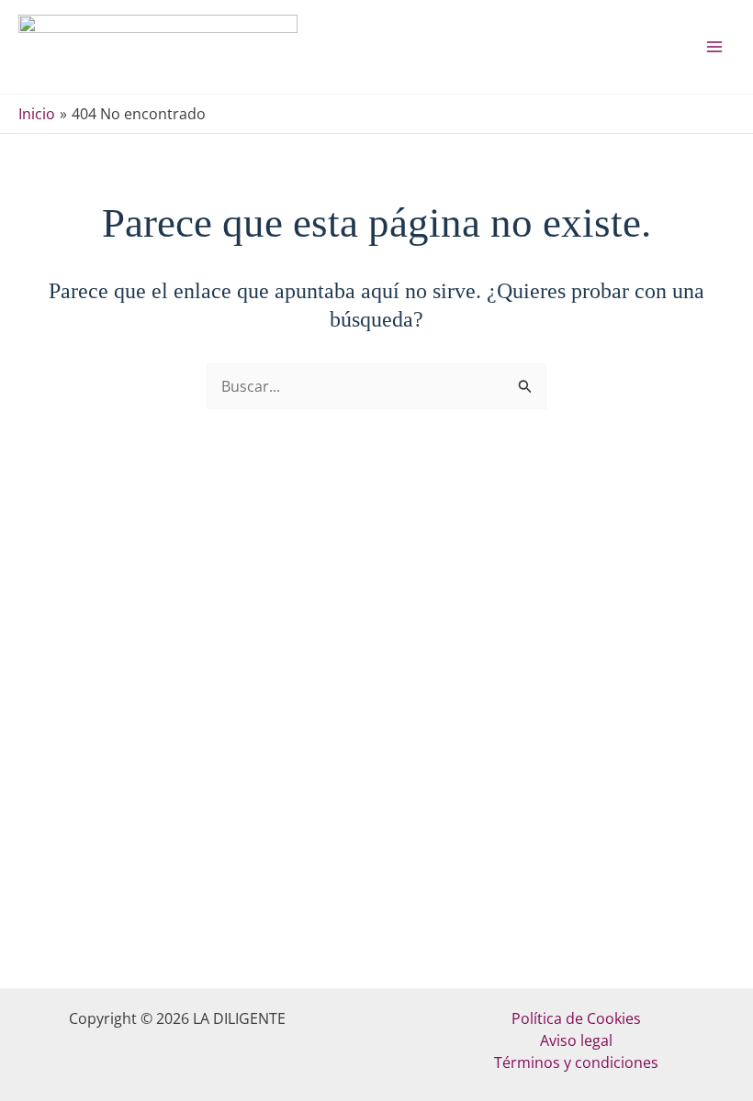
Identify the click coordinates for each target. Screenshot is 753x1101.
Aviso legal (576, 1040)
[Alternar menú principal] (714, 47)
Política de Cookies (576, 1018)
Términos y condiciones (576, 1062)
